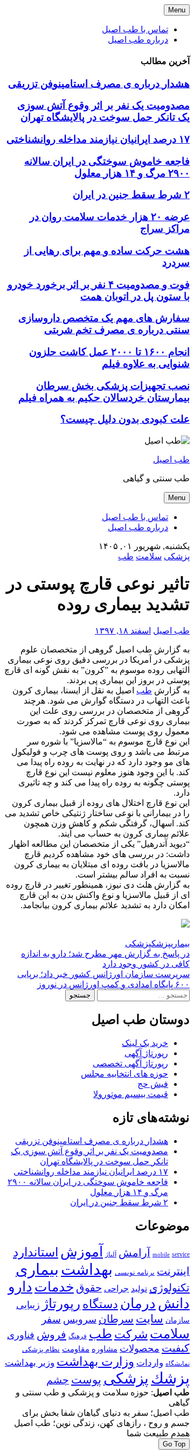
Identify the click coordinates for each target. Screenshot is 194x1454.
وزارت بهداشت (95, 1361)
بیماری (180, 943)
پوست (86, 1379)
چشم (57, 1380)
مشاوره (104, 1348)
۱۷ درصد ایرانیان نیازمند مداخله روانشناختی (98, 139)
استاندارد (35, 1252)
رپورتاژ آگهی (146, 1053)
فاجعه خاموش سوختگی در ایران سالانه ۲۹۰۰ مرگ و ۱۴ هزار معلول (107, 167)
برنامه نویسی (135, 1272)
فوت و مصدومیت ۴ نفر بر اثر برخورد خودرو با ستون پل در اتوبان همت (99, 290)
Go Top (174, 1444)
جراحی (116, 1288)
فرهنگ (77, 1336)
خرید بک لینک (145, 1043)
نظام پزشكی (41, 1349)
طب (126, 556)
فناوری (20, 1335)
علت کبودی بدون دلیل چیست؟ (125, 419)
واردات (149, 1363)
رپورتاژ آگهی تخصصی (130, 1063)
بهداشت (87, 1269)
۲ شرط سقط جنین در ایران (131, 194)
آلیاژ (110, 1254)
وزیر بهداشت (29, 1363)
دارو (20, 1287)
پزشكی (138, 943)
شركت (131, 1334)
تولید (139, 1288)
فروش (51, 1334)
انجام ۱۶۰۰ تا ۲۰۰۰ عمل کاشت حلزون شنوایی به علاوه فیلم (109, 357)
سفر (51, 1319)
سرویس (79, 1319)
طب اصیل (171, 459)
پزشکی (177, 556)
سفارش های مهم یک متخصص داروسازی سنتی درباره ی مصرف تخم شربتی (104, 323)
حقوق (89, 1288)
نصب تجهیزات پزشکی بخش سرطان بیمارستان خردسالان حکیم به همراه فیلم (104, 391)
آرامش (134, 1253)
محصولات (140, 1348)
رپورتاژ (61, 1303)
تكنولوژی (169, 1288)
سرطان (116, 1319)
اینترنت (173, 1271)
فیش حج (152, 1083)
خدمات (54, 1287)
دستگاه (100, 1304)
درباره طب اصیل (138, 39)
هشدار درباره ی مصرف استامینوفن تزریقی (99, 83)
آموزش (81, 1252)
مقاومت (75, 1349)
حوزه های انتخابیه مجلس (124, 1073)
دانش (174, 1303)
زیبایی (28, 1305)
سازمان (177, 1320)
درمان (138, 1303)
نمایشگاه (177, 1363)
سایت (149, 1318)
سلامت (149, 556)
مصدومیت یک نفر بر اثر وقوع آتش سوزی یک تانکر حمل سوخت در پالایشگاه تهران (103, 111)
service (181, 1254)
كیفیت (176, 1348)
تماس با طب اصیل (135, 29)
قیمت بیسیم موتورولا (130, 1094)
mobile (161, 1255)
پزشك (161, 943)
